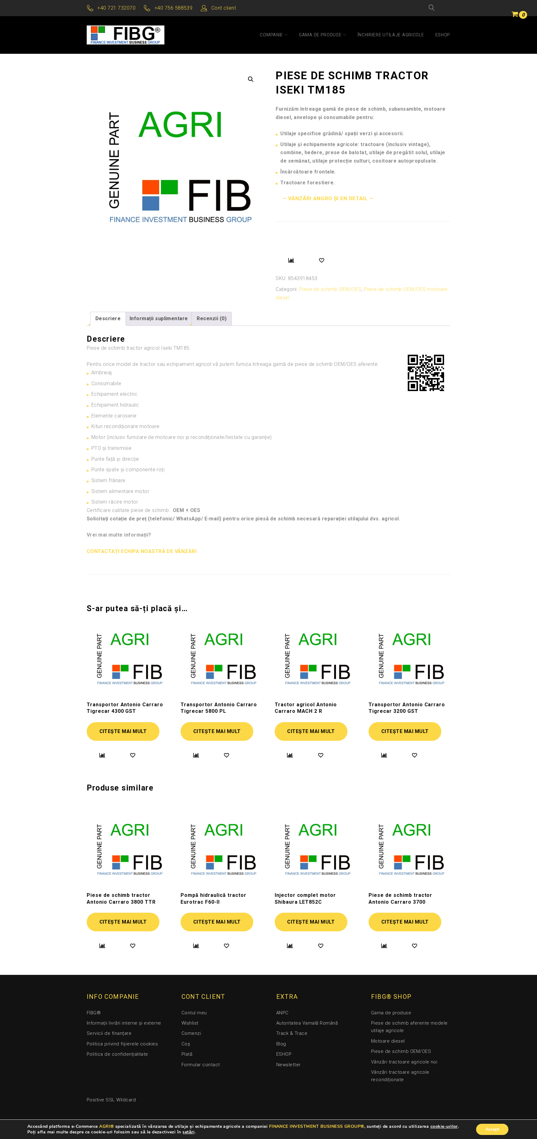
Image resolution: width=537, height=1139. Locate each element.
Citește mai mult (123, 731)
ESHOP (443, 34)
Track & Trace (291, 1033)
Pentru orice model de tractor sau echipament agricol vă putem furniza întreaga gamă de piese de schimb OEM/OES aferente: (233, 364)
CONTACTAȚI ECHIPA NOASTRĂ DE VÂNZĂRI (141, 551)
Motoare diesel (388, 1041)
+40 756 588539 (173, 8)
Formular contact (200, 1065)
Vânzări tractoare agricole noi (404, 1062)
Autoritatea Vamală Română (307, 1023)
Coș (185, 1044)
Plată (186, 1054)
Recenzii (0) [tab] (212, 318)
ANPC (282, 1013)
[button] (250, 79)
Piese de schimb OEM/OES (330, 289)
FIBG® (94, 1013)
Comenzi (191, 1033)
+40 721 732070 (116, 8)
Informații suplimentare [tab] (159, 318)
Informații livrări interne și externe (124, 1023)
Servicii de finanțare (109, 1033)
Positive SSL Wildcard (111, 1100)
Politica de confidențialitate (117, 1054)
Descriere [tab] (108, 318)
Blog (281, 1044)
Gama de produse (320, 34)
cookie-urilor (444, 1126)
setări (188, 1132)
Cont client (223, 8)
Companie (271, 34)
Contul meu (194, 1013)
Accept (492, 1129)
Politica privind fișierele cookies (122, 1044)
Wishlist (190, 1023)
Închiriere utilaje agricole (391, 34)
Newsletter (288, 1065)
